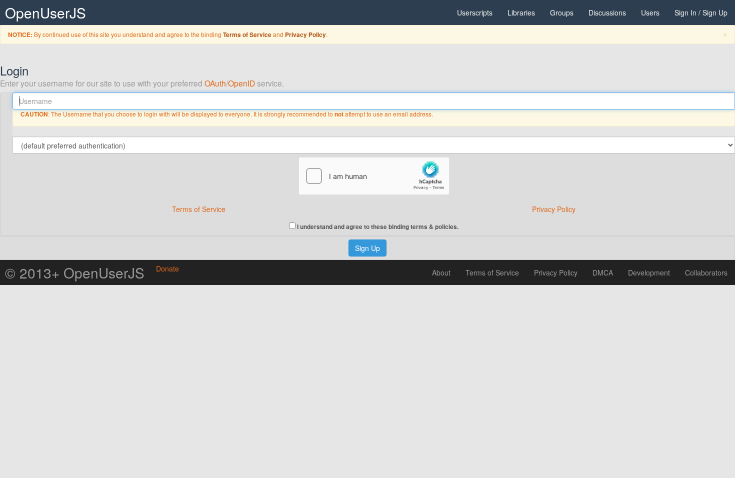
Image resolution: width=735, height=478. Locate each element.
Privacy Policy (305, 34)
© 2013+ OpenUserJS (74, 272)
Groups (562, 13)
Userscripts (474, 13)
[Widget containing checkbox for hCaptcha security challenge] (374, 176)
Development (649, 273)
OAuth (215, 83)
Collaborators (706, 273)
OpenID (241, 83)
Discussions (607, 13)
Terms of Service (247, 34)
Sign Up (367, 248)
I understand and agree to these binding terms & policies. (377, 226)
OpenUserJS (45, 12)
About (441, 273)
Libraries (521, 13)
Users (650, 13)
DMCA (602, 273)
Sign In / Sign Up (701, 13)
